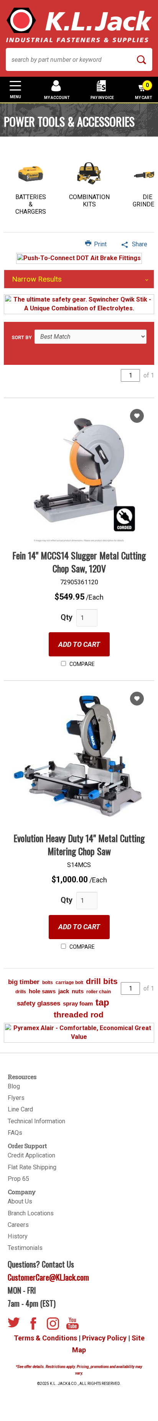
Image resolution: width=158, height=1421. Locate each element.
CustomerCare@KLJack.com (48, 1277)
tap (102, 1002)
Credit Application (31, 1155)
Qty (66, 617)
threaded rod (79, 1014)
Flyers (16, 1097)
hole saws (42, 991)
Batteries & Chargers (30, 204)
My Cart (143, 91)
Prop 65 (18, 1178)
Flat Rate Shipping (32, 1167)
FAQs (15, 1132)
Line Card (20, 1109)
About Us (20, 1201)
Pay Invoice (102, 98)
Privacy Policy (104, 1338)
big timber (24, 982)
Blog (14, 1086)
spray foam (78, 1003)
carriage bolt (69, 982)
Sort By (22, 337)
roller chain (98, 991)
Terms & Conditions (45, 1338)
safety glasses (38, 1003)
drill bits (102, 981)
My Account (57, 98)
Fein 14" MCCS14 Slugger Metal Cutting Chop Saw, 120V (79, 561)
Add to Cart (79, 644)
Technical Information (36, 1121)
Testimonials (25, 1247)
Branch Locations (31, 1213)
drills (20, 991)
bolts (47, 982)
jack (63, 991)
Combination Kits (89, 200)
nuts (78, 991)
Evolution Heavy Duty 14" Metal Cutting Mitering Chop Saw (79, 844)
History (18, 1236)
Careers (18, 1224)
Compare (81, 664)
